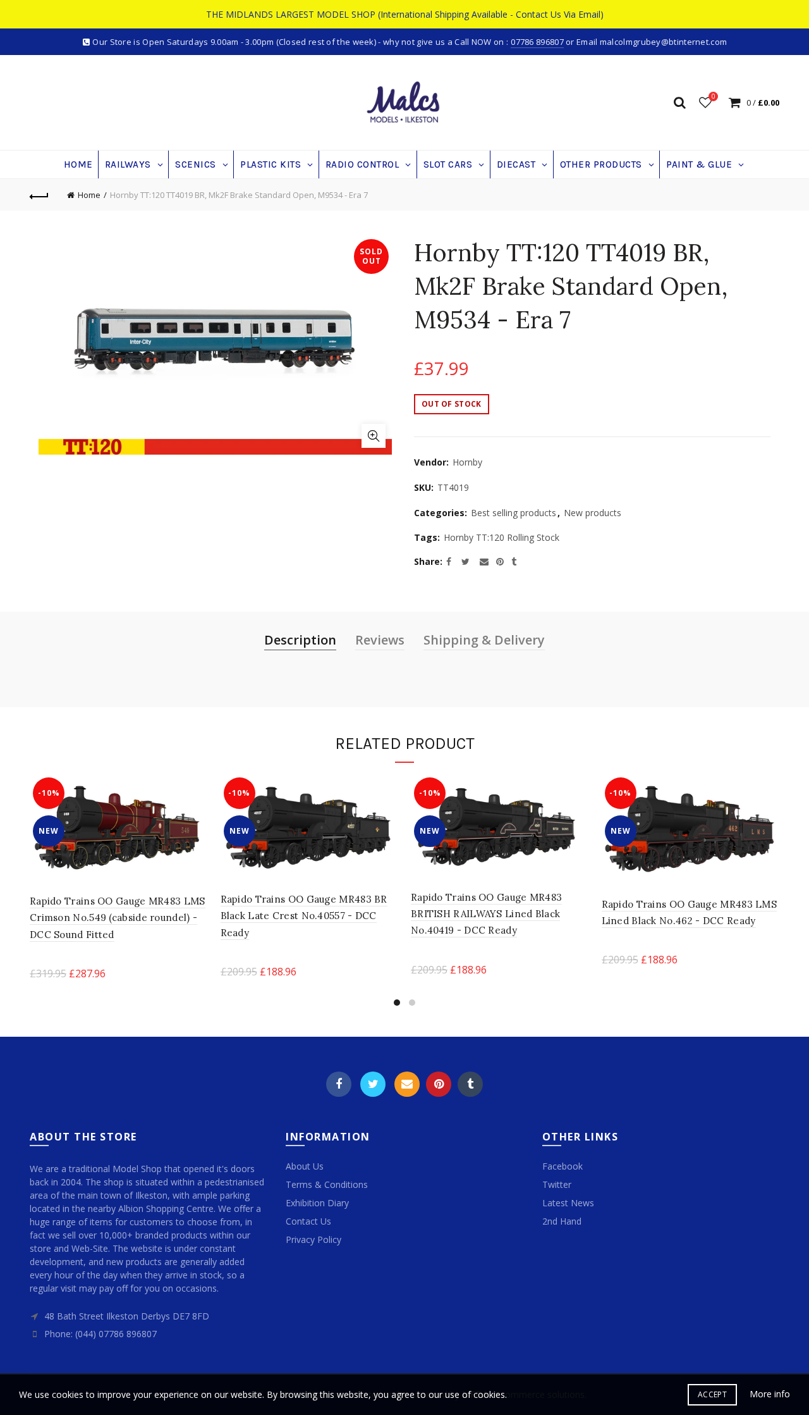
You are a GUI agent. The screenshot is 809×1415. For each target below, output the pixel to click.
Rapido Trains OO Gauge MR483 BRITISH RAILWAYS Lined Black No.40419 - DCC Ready (486, 914)
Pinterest (438, 1084)
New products (592, 513)
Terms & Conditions (327, 1184)
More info (770, 1394)
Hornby (467, 462)
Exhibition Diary (317, 1203)
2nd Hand (561, 1221)
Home (89, 195)
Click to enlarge (374, 436)
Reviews (379, 639)
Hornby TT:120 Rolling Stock (501, 537)
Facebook (338, 1084)
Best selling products (513, 513)
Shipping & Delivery (484, 639)
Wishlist (713, 97)
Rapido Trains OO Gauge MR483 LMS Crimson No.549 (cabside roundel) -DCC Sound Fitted (117, 918)
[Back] (39, 194)
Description (300, 639)
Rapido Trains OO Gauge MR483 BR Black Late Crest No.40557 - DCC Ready (304, 916)
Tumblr (470, 1084)
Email (407, 1084)
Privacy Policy (313, 1239)
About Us (305, 1166)
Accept (712, 1394)
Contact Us (308, 1221)
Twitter (373, 1084)
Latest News (568, 1203)
